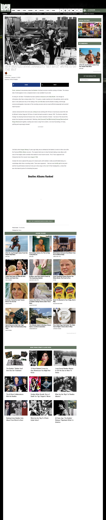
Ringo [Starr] (15, 122)
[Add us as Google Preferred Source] (65, 10)
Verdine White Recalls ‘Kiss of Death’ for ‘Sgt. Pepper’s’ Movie (40, 395)
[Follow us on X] (81, 10)
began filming (24, 149)
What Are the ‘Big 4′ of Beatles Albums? (64, 395)
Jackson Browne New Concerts (17, 13)
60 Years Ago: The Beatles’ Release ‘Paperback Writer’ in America (64, 420)
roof (47, 166)
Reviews (30, 10)
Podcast (41, 10)
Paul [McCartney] (51, 119)
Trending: (4, 13)
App (36, 10)
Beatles (35, 90)
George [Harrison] (61, 119)
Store (24, 10)
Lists (47, 10)
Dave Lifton (8, 75)
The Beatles (22, 227)
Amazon (43, 96)
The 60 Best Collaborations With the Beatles (14, 395)
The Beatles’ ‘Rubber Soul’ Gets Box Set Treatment (14, 369)
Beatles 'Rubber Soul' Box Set (86, 13)
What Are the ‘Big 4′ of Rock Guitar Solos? (39, 419)
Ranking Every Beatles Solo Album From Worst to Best (14, 419)
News (18, 10)
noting (34, 112)
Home (13, 10)
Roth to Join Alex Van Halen (35, 13)
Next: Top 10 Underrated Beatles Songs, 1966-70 (40, 221)
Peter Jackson (16, 90)
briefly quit (58, 163)
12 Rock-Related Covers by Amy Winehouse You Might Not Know (40, 370)
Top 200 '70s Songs (85, 36)
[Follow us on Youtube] (73, 10)
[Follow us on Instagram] (69, 10)
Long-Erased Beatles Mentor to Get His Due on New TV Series (64, 370)
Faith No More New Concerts (70, 13)
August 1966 (34, 157)
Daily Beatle (52, 96)
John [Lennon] (42, 119)
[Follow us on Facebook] (77, 10)
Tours (53, 10)
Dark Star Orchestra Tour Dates (52, 13)
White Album (22, 152)
